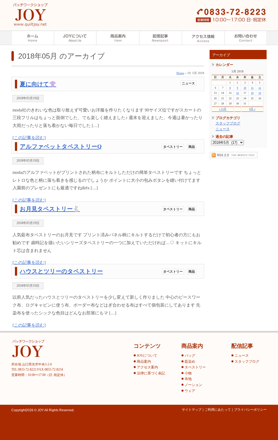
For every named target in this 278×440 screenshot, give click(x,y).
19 (259, 92)
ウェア (190, 391)
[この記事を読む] (29, 137)
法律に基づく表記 (151, 373)
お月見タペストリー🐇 (50, 209)
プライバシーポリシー (250, 410)
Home (180, 73)
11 (252, 87)
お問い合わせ (246, 37)
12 (259, 87)
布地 (188, 379)
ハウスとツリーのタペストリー (61, 271)
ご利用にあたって (218, 410)
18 (252, 92)
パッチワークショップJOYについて (75, 37)
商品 (191, 147)
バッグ (190, 356)
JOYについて (147, 356)
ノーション (193, 385)
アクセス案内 (203, 37)
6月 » (252, 108)
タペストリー (173, 147)
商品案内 (118, 37)
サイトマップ (191, 410)
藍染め (190, 362)
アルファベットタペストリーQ (61, 146)
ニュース (223, 129)
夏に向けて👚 (38, 84)
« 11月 (222, 108)
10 (245, 87)
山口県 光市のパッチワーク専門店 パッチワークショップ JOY (30, 15)
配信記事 (160, 37)
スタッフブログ (228, 123)
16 (237, 92)
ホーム (32, 37)
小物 (188, 373)
